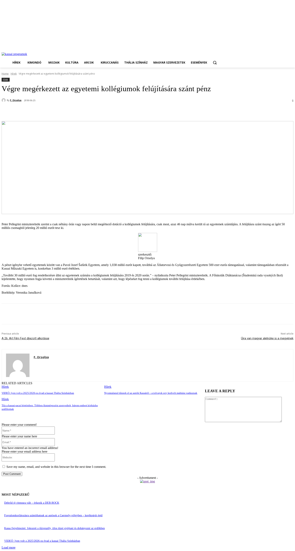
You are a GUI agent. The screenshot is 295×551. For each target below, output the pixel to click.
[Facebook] (38, 111)
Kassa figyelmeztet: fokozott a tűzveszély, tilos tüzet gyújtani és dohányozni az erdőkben (54, 528)
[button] (215, 62)
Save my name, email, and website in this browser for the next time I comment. (56, 466)
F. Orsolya (15, 100)
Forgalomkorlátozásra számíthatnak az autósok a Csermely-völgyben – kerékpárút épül (53, 515)
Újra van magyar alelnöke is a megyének (267, 338)
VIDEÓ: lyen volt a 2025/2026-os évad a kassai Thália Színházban (38, 392)
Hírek (14, 73)
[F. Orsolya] (4, 100)
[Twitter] (52, 111)
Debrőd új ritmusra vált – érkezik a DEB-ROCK (31, 502)
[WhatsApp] (67, 111)
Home (5, 73)
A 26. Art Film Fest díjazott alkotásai (25, 338)
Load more (8, 547)
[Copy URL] (81, 111)
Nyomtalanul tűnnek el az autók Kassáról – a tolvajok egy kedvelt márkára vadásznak (150, 392)
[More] (96, 111)
